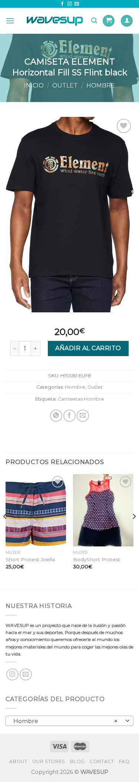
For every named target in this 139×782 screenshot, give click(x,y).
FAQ (124, 761)
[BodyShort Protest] (103, 510)
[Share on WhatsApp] (56, 416)
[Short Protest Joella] (36, 510)
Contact (102, 761)
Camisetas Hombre (81, 399)
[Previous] (5, 531)
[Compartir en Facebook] (69, 416)
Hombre (100, 85)
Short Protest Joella (30, 559)
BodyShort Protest (96, 559)
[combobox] (69, 721)
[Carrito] (109, 21)
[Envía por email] (83, 416)
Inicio (34, 85)
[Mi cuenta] (127, 21)
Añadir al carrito (88, 348)
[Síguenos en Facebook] (62, 4)
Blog (77, 761)
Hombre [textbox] (65, 720)
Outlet (65, 85)
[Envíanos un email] (77, 4)
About (18, 761)
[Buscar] (94, 20)
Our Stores (48, 761)
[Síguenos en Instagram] (69, 4)
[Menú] (10, 21)
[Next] (134, 531)
